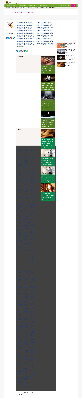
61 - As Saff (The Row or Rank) (20, 294)
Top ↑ (20, 394)
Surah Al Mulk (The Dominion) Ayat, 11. (25, 30)
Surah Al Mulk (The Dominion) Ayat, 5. (25, 25)
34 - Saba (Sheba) (26, 225)
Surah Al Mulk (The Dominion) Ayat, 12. (45, 30)
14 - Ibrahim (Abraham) (20, 223)
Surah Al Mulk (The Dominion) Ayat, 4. (45, 24)
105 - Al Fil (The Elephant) (32, 327)
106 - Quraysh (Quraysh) (32, 331)
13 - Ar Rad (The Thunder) (20, 219)
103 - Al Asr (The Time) (32, 317)
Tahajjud (67, 58)
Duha (71, 55)
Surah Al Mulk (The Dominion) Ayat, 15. (25, 33)
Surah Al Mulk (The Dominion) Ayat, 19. (25, 36)
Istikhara (71, 59)
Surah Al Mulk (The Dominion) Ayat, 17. (25, 35)
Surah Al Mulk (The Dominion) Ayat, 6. (45, 25)
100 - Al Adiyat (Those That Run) (32, 298)
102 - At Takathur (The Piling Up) (32, 311)
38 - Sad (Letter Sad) (26, 249)
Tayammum (17, 7)
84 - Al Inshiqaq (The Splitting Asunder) (26, 321)
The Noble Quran (9, 30)
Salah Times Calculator (43, 5)
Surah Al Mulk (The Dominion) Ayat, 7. (25, 27)
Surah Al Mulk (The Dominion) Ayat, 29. (25, 44)
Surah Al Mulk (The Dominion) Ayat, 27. (25, 43)
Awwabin (67, 56)
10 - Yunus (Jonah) (20, 207)
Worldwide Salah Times (65, 5)
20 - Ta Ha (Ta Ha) (26, 150)
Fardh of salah (29, 7)
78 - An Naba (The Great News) (26, 279)
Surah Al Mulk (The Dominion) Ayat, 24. (45, 40)
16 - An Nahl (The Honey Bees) (20, 235)
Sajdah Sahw (42, 7)
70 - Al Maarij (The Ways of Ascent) (20, 348)
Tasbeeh (67, 55)
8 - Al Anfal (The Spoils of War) (20, 196)
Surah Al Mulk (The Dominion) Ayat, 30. (45, 44)
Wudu (13, 7)
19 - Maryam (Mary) (20, 251)
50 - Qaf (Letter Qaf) (32, 220)
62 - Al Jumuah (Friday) (20, 300)
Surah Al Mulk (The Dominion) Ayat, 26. (45, 41)
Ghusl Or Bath (8, 7)
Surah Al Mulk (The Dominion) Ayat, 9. (25, 28)
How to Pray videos (32, 5)
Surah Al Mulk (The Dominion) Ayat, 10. (45, 28)
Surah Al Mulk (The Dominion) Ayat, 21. (25, 38)
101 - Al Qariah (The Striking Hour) (32, 304)
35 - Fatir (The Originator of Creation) (26, 231)
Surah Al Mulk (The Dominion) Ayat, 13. (25, 32)
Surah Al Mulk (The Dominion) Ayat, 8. (45, 27)
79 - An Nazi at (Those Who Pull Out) (26, 286)
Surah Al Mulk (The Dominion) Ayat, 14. (45, 32)
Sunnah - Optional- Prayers (50, 7)
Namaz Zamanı (32, 392)
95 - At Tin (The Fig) (26, 386)
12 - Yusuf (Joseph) (20, 215)
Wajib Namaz (36, 7)
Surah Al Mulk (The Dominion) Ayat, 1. (25, 22)
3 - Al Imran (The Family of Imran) (20, 163)
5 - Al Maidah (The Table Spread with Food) (20, 177)
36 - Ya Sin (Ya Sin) (26, 236)
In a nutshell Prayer (22, 5)
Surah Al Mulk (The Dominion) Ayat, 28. (45, 43)
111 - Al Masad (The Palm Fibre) (32, 361)
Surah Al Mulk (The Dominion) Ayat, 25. (25, 41)
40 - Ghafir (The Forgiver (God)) (32, 157)
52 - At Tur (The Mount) (32, 232)
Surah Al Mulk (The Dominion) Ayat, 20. (45, 36)
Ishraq (71, 56)
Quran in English (54, 5)
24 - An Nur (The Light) (26, 170)
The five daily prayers (11, 5)
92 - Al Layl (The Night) (26, 369)
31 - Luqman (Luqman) (26, 210)
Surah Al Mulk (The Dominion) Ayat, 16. (45, 33)
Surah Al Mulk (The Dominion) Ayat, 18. (45, 35)
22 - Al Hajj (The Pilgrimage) (27, 160)
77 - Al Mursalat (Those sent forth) (26, 273)
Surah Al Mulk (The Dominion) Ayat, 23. (25, 40)
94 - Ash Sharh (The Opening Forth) (26, 381)
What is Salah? (23, 7)
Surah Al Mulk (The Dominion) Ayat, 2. (45, 22)
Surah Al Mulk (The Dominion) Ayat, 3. (25, 24)
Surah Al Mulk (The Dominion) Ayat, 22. (45, 38)
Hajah (74, 55)
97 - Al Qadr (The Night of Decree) (32, 278)
